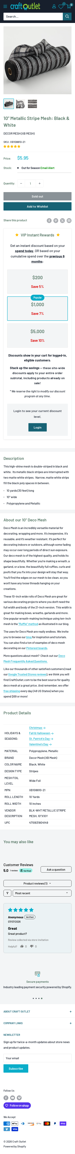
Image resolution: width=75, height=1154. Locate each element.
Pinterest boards (36, 648)
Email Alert (47, 168)
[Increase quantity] (39, 183)
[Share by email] (69, 220)
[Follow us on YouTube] (12, 1097)
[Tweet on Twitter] (62, 220)
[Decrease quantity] (21, 183)
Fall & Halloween (40, 733)
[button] (11, 146)
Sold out (37, 196)
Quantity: (9, 183)
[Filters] (7, 893)
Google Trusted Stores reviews (27, 674)
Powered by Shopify (14, 1146)
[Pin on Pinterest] (55, 220)
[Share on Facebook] (49, 220)
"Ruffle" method (28, 624)
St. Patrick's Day (39, 738)
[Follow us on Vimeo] (19, 1097)
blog (29, 637)
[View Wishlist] (61, 6)
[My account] (54, 6)
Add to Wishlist (37, 206)
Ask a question (56, 869)
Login (38, 427)
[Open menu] (5, 6)
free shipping (11, 691)
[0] (68, 6)
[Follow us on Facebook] (5, 1097)
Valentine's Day (39, 744)
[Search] (67, 16)
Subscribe (16, 1068)
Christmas (36, 727)
